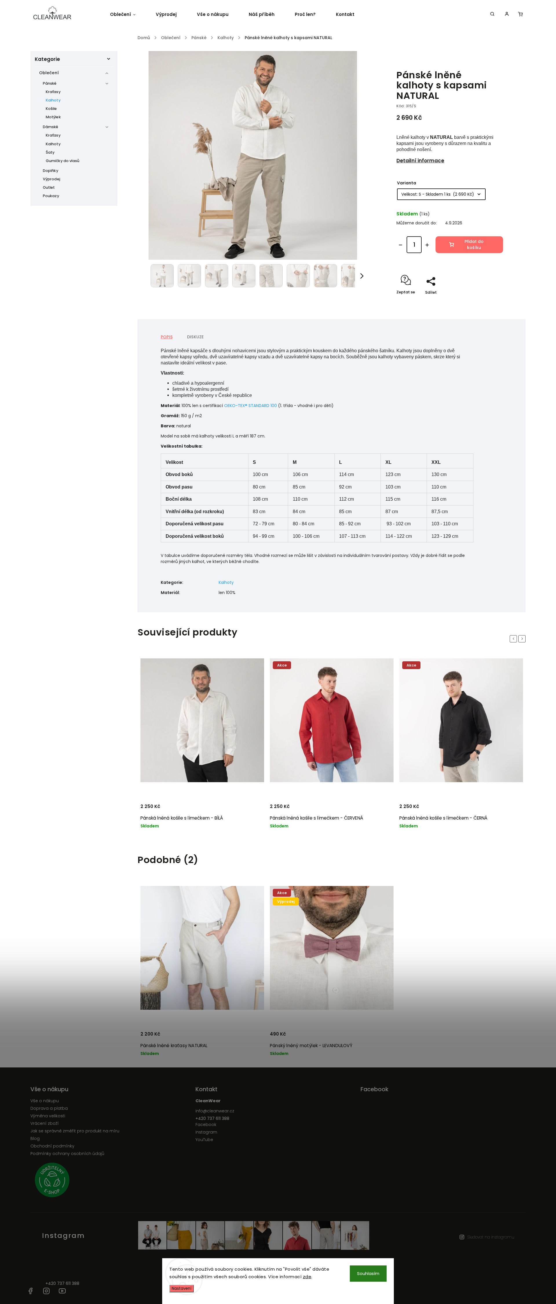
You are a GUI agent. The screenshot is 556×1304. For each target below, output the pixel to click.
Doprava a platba (49, 1108)
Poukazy (51, 195)
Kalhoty (53, 100)
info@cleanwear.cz (214, 1111)
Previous (514, 638)
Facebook (205, 1124)
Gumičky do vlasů (63, 160)
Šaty (50, 152)
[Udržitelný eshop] (110, 1180)
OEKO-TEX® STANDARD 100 (250, 405)
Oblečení (49, 73)
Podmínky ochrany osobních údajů (67, 1153)
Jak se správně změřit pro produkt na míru (74, 1131)
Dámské (50, 126)
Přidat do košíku (474, 244)
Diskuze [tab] (195, 337)
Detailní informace (420, 160)
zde (307, 1277)
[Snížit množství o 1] (400, 245)
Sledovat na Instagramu (490, 1237)
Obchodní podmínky (52, 1146)
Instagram (206, 1132)
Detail (252, 809)
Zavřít (484, 302)
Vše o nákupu (44, 1101)
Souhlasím (368, 1273)
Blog (35, 1138)
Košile (51, 108)
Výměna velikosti (47, 1116)
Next (523, 638)
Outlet (49, 187)
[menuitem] (128, 14)
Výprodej (51, 179)
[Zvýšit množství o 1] (427, 245)
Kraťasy (53, 91)
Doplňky (50, 170)
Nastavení (181, 1288)
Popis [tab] (167, 337)
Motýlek (53, 117)
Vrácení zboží (44, 1123)
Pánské (50, 83)
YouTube (204, 1140)
